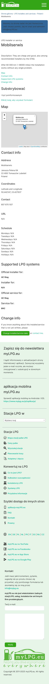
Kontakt (11, 518)
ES (34, 534)
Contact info (6, 76)
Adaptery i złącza (15, 458)
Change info (6, 82)
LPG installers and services (25, 14)
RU (38, 534)
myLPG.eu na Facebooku (19, 549)
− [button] (4, 118)
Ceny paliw (13, 443)
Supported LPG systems (12, 79)
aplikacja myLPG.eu (16, 507)
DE (14, 534)
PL (18, 534)
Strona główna (7, 14)
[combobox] (24, 420)
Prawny (11, 523)
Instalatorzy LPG (15, 483)
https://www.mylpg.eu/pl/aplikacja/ (20, 401)
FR (26, 534)
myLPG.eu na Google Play (19, 559)
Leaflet (21, 146)
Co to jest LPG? (15, 473)
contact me (38, 333)
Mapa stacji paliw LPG (18, 438)
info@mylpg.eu (12, 588)
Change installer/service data (15, 333)
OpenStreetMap (35, 146)
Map (3, 73)
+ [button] (4, 114)
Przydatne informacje (17, 493)
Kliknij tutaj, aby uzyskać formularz (17, 100)
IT (30, 534)
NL (22, 534)
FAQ (9, 512)
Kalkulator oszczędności (19, 478)
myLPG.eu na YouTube (18, 544)
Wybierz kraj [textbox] (10, 420)
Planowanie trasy (15, 453)
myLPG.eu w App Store (18, 554)
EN (9, 534)
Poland (40, 14)
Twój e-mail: (10, 604)
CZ (43, 534)
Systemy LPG (14, 488)
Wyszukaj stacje (15, 448)
